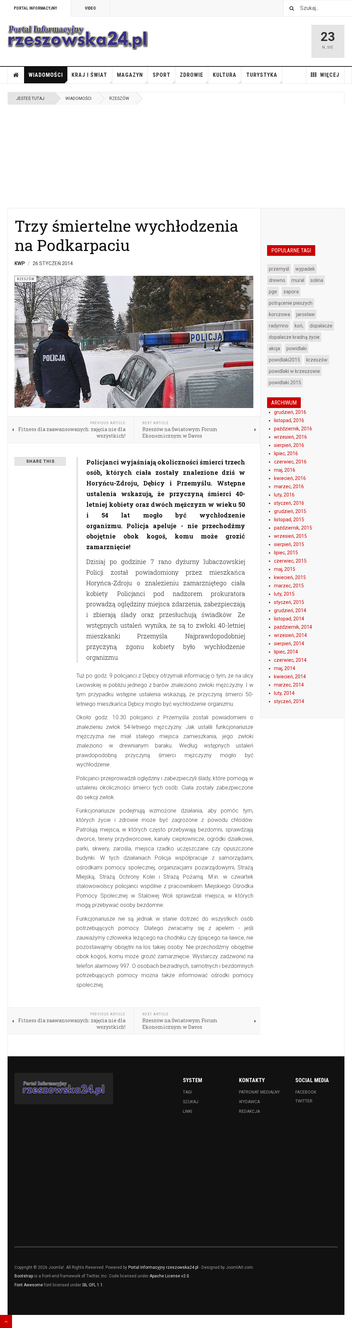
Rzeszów (119, 98)
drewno (277, 280)
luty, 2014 (284, 693)
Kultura (224, 75)
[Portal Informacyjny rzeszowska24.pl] (78, 37)
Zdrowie (191, 75)
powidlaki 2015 (285, 382)
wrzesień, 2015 (290, 536)
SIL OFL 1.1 (92, 1285)
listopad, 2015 (289, 519)
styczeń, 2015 (289, 602)
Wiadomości (46, 75)
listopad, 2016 (289, 420)
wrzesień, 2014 (290, 635)
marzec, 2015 (289, 585)
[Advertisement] (176, 156)
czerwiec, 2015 (290, 561)
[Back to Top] (6, 1321)
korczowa (279, 314)
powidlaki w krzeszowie (294, 371)
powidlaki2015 (284, 360)
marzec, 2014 (289, 685)
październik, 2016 (293, 428)
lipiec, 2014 (286, 652)
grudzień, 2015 (290, 511)
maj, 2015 (284, 569)
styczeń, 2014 (289, 701)
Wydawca (249, 1101)
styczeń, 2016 (289, 503)
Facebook (305, 1092)
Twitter (303, 1101)
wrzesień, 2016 (290, 437)
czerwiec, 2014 (290, 660)
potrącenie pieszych (290, 303)
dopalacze (321, 325)
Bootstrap (23, 1276)
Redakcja (249, 1111)
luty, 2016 (284, 495)
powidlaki (296, 348)
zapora (291, 291)
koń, (299, 325)
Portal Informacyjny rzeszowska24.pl (163, 1267)
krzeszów (317, 360)
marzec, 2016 (289, 486)
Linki (187, 1111)
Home (16, 75)
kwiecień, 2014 (290, 676)
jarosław (305, 314)
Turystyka (261, 75)
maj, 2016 (284, 470)
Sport (161, 75)
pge (273, 291)
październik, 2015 (293, 528)
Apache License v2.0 (169, 1276)
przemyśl (279, 269)
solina (316, 280)
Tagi (187, 1092)
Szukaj (190, 1101)
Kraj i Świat (89, 75)
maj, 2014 (284, 668)
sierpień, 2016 (289, 445)
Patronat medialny (259, 1092)
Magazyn (130, 75)
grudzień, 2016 (290, 412)
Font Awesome (28, 1285)
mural (298, 280)
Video (90, 8)
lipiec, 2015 (286, 552)
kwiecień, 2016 (290, 478)
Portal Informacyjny (35, 8)
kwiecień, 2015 (290, 577)
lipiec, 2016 (286, 453)
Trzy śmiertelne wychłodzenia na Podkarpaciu (126, 235)
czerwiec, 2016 (290, 461)
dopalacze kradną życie (294, 337)
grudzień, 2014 (290, 610)
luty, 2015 (284, 594)
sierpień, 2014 (289, 643)
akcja (274, 348)
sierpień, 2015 (289, 544)
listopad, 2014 (289, 618)
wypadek (305, 269)
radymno (278, 325)
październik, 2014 (293, 627)
